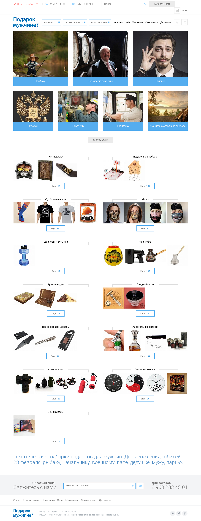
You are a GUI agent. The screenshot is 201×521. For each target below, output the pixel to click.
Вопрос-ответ (32, 500)
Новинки (118, 22)
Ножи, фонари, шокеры (56, 326)
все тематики (100, 140)
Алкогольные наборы (145, 326)
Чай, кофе (145, 241)
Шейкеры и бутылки (56, 241)
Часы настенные (145, 369)
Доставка (165, 22)
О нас (16, 500)
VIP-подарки (55, 156)
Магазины (138, 22)
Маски (145, 199)
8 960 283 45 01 (170, 487)
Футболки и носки (55, 199)
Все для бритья (145, 284)
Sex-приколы (56, 411)
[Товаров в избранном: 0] (177, 22)
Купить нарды (55, 284)
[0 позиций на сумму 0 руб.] (184, 22)
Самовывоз (151, 22)
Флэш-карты (55, 369)
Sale (127, 22)
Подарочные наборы (145, 156)
